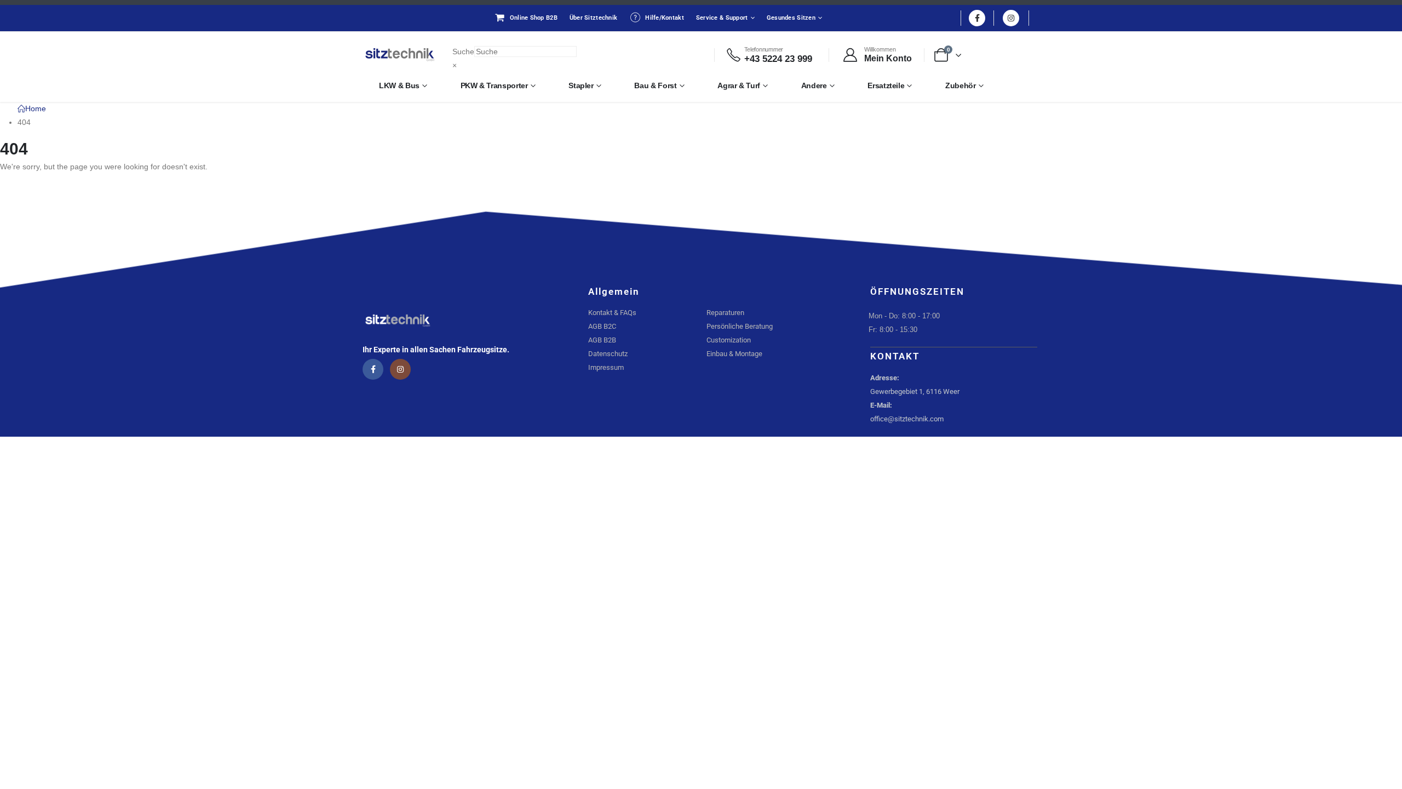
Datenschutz (608, 354)
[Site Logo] (399, 54)
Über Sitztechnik (593, 17)
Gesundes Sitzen (791, 17)
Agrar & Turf (738, 85)
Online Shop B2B (534, 17)
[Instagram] (1011, 18)
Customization (728, 340)
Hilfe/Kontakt (664, 17)
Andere (814, 85)
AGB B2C (602, 326)
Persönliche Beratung (739, 326)
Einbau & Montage (734, 354)
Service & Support (722, 17)
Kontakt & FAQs (612, 312)
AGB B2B (602, 340)
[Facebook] (977, 18)
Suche (463, 51)
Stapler (581, 85)
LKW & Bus (399, 85)
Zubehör (960, 85)
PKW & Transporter (494, 85)
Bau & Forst (655, 85)
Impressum (606, 367)
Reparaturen (725, 312)
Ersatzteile (885, 85)
